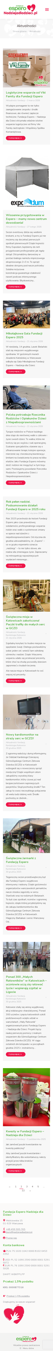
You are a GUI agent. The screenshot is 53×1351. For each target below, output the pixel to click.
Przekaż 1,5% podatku (18, 1296)
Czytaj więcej (14, 138)
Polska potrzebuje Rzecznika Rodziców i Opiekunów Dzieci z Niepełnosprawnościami (26, 418)
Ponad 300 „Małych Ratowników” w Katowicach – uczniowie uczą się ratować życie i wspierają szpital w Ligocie (26, 984)
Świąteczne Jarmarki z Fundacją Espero (21, 860)
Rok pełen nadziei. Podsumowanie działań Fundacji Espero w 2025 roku (25, 505)
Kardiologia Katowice (16, 635)
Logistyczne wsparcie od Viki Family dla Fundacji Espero (26, 94)
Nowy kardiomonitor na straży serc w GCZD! (22, 736)
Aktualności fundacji (15, 100)
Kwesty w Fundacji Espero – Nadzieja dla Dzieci (25, 1133)
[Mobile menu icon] (47, 9)
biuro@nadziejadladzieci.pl (19, 1232)
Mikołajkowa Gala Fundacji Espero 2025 (24, 335)
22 (23, 1190)
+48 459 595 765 (15, 1229)
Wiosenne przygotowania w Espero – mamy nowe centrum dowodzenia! (26, 219)
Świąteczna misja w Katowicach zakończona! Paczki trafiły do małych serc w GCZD (25, 622)
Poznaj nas (11, 1238)
